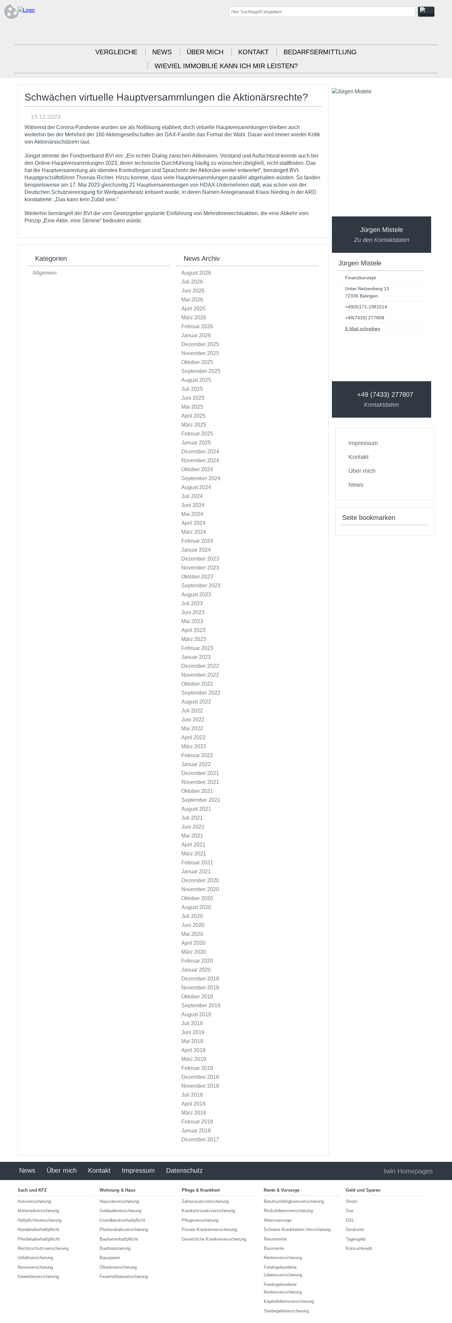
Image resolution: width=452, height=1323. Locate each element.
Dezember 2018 (200, 1077)
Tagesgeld (355, 1239)
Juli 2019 (192, 1023)
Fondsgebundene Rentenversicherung (283, 1288)
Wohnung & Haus (117, 1190)
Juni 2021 (192, 827)
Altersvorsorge (278, 1220)
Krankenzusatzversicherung (208, 1210)
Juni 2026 (192, 291)
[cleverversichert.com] (26, 10)
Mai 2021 (192, 836)
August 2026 (196, 273)
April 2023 (193, 630)
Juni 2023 (192, 612)
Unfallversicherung (35, 1257)
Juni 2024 (192, 505)
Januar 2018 (196, 1130)
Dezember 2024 (200, 451)
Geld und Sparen (363, 1190)
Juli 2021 (192, 818)
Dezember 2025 (200, 344)
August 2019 (196, 1014)
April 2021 (193, 844)
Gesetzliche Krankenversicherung (214, 1239)
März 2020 (193, 952)
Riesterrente (275, 1239)
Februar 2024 (197, 541)
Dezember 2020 (200, 880)
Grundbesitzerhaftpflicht (122, 1220)
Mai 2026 (192, 299)
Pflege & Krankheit (201, 1190)
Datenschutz (184, 1170)
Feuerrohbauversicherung (124, 1276)
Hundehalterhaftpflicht (38, 1229)
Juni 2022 (192, 719)
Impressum (363, 443)
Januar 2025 (196, 442)
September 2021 (200, 800)
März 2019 (193, 1059)
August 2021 (196, 809)
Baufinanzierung (115, 1248)
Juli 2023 (192, 603)
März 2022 (193, 746)
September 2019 (200, 1005)
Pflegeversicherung (200, 1220)
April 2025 (193, 416)
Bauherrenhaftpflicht (119, 1239)
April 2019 (193, 1050)
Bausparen (110, 1257)
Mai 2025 (192, 407)
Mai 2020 (192, 934)
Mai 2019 (192, 1041)
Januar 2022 (196, 764)
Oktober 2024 (197, 469)
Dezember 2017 (200, 1139)
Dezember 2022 (200, 666)
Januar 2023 (196, 657)
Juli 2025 (192, 389)
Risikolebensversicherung (288, 1210)
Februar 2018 (197, 1121)
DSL (350, 1220)
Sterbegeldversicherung (286, 1310)
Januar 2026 (196, 335)
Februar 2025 (197, 433)
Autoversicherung (34, 1201)
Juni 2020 (192, 925)
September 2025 (200, 371)
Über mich (205, 52)
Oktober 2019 (197, 996)
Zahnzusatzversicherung (205, 1201)
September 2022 (200, 693)
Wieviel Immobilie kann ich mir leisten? (226, 65)
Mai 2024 (192, 514)
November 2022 (200, 675)
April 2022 (193, 737)
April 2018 (193, 1104)
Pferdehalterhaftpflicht (39, 1239)
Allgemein (45, 273)
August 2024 (196, 487)
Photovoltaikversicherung (124, 1229)
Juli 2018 (192, 1095)
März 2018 (193, 1113)
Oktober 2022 (197, 684)
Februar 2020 (197, 961)
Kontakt (253, 52)
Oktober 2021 (197, 791)
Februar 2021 (197, 862)
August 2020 (196, 907)
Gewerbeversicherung (38, 1276)
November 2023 (200, 567)
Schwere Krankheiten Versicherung (297, 1229)
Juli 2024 (192, 496)
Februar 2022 (197, 755)
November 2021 (200, 782)
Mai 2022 (192, 728)
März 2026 (193, 317)
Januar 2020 (196, 970)
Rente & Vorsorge (281, 1190)
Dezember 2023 (200, 559)
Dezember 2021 (200, 773)
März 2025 (193, 425)
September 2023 (200, 585)
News (162, 52)
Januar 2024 (196, 550)
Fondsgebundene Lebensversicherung (283, 1271)
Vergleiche (116, 52)
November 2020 (200, 889)
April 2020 (193, 943)
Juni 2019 (192, 1032)
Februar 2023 (197, 648)
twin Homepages (408, 1171)
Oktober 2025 (197, 362)
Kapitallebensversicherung (289, 1301)
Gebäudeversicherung (120, 1210)
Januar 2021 (196, 871)
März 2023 (193, 639)
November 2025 (200, 353)
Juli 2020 (192, 916)
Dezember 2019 (200, 978)
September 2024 (200, 478)
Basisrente (274, 1248)
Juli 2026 (192, 282)
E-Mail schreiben (362, 328)
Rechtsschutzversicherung (43, 1248)
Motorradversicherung (38, 1210)
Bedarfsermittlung (320, 52)
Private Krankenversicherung (209, 1229)
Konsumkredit (359, 1248)
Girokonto (355, 1229)
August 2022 (196, 702)
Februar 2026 (197, 326)
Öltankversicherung (118, 1267)
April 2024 (193, 523)
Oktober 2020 (197, 898)
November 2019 (200, 987)
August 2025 (196, 380)
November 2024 (200, 460)
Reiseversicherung (35, 1267)
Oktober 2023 (197, 576)
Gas (350, 1210)
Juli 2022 (192, 710)
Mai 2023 (192, 621)
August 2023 (196, 594)
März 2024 (193, 532)
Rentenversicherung (283, 1257)
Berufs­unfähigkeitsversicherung (294, 1201)
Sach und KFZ (32, 1190)
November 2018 (200, 1086)
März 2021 (193, 853)
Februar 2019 (197, 1068)
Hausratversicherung (119, 1201)
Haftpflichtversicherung (40, 1220)
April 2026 (193, 308)
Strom (351, 1201)
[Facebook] (429, 33)
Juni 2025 (192, 398)
